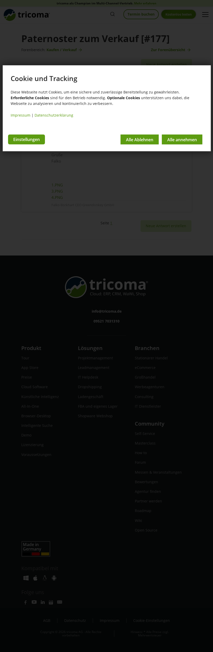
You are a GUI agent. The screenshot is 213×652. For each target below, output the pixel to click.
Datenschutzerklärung (54, 115)
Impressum (20, 115)
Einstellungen (26, 139)
